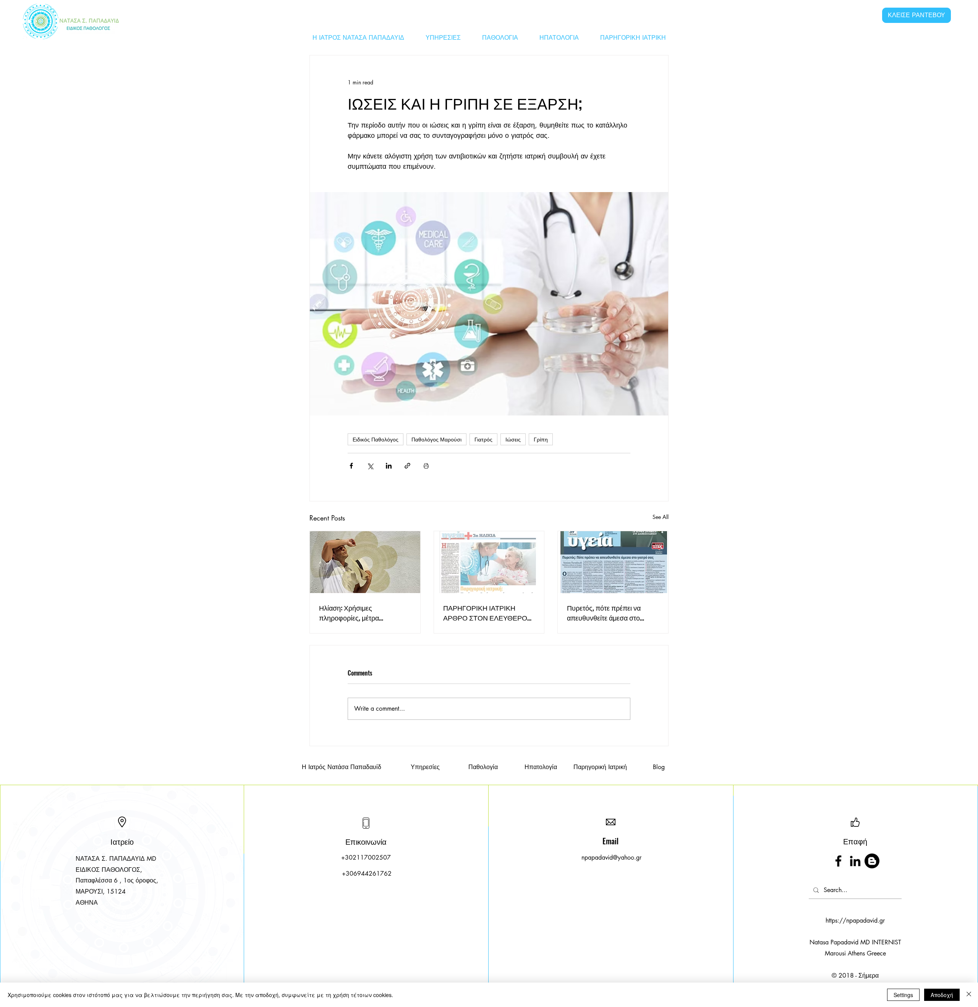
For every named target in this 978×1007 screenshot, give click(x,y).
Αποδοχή (942, 995)
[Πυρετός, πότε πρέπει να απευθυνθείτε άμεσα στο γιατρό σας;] (613, 562)
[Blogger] (872, 860)
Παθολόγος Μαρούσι (436, 439)
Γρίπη (541, 439)
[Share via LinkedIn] (388, 465)
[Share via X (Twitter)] (370, 465)
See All (661, 516)
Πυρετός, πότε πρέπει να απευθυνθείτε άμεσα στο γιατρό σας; (604, 612)
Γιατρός (483, 439)
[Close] (968, 995)
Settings (903, 995)
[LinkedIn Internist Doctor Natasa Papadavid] (855, 860)
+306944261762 (367, 874)
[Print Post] (426, 465)
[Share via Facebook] (351, 465)
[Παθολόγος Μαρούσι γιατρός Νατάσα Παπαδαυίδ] (838, 860)
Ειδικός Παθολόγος (375, 439)
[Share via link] (407, 465)
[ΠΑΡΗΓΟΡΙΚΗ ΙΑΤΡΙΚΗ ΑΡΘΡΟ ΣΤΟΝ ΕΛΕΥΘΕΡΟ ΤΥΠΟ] (489, 562)
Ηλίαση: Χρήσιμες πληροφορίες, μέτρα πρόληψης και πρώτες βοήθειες (352, 612)
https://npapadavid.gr (855, 920)
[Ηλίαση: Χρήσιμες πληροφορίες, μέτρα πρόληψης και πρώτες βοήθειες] (365, 562)
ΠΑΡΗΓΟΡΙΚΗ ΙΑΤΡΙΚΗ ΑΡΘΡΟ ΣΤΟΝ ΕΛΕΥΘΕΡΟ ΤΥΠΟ (485, 612)
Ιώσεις (513, 439)
